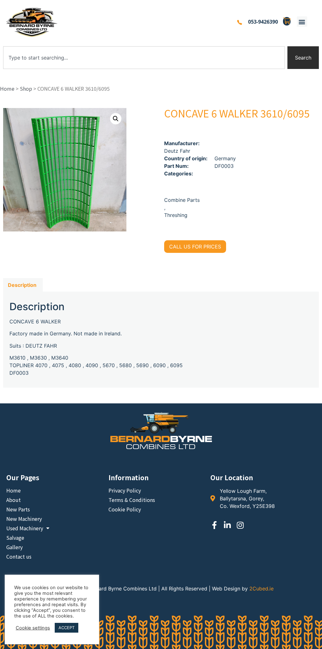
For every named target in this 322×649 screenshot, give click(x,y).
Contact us (18, 556)
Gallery (14, 547)
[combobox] (144, 57)
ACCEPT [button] (66, 627)
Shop (26, 88)
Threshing (175, 215)
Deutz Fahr (177, 151)
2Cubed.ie (261, 588)
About (13, 500)
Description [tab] (22, 285)
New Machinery (24, 518)
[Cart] (287, 21)
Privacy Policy (124, 490)
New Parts (18, 509)
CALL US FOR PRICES (195, 246)
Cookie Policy (124, 509)
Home (7, 88)
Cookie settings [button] (33, 628)
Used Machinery (24, 528)
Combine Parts (182, 200)
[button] (302, 21)
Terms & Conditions (131, 500)
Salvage (15, 537)
